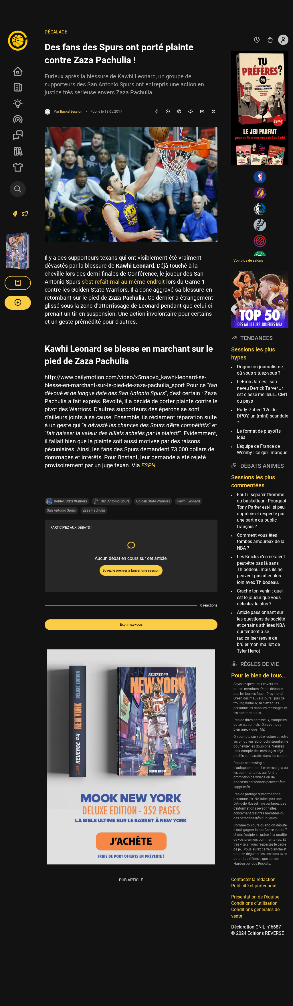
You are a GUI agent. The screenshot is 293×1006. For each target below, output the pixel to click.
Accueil (18, 71)
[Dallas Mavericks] (259, 209)
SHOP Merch (18, 167)
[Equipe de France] (259, 241)
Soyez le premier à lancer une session (131, 570)
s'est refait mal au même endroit (123, 281)
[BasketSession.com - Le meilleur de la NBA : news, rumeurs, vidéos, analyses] (17, 40)
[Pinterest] (179, 112)
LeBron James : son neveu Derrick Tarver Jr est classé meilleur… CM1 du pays (262, 391)
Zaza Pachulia (94, 510)
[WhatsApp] (168, 112)
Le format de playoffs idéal (259, 434)
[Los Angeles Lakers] (259, 193)
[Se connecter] (283, 40)
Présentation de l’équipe (255, 897)
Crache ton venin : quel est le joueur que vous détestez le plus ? (260, 597)
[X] (213, 112)
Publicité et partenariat (254, 885)
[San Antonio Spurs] (259, 225)
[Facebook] (156, 112)
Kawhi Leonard (188, 501)
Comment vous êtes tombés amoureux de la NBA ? (260, 541)
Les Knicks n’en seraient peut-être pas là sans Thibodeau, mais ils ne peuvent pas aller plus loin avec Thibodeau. (261, 569)
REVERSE (18, 151)
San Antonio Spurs (61, 510)
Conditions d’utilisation (254, 903)
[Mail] (202, 112)
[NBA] (259, 177)
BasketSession (71, 112)
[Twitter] (25, 214)
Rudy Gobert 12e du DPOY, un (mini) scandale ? (262, 416)
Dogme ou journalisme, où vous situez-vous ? (260, 370)
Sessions (18, 135)
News (18, 87)
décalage (56, 32)
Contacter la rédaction (253, 879)
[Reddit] (191, 112)
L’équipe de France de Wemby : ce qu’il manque (262, 449)
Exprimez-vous (131, 625)
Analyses (18, 103)
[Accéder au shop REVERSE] (270, 40)
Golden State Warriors (153, 501)
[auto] (257, 40)
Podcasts (18, 119)
